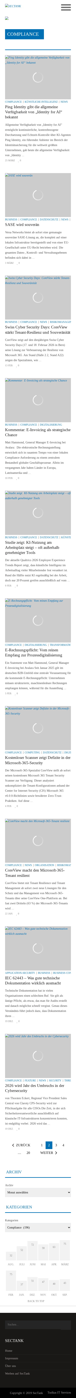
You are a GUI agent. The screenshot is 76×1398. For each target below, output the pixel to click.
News (64, 101)
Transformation (61, 645)
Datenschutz (49, 219)
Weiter (46, 1153)
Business (11, 219)
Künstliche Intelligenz (41, 101)
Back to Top (36, 1301)
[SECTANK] (29, 7)
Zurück (23, 1145)
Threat (69, 1080)
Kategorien (11, 1220)
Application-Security (20, 973)
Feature (30, 1080)
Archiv (9, 1185)
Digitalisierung (51, 424)
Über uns (10, 1366)
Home (8, 1350)
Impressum (11, 1358)
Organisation (44, 865)
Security (55, 1080)
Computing (32, 752)
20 (28, 1153)
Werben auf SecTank (17, 1373)
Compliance (13, 101)
